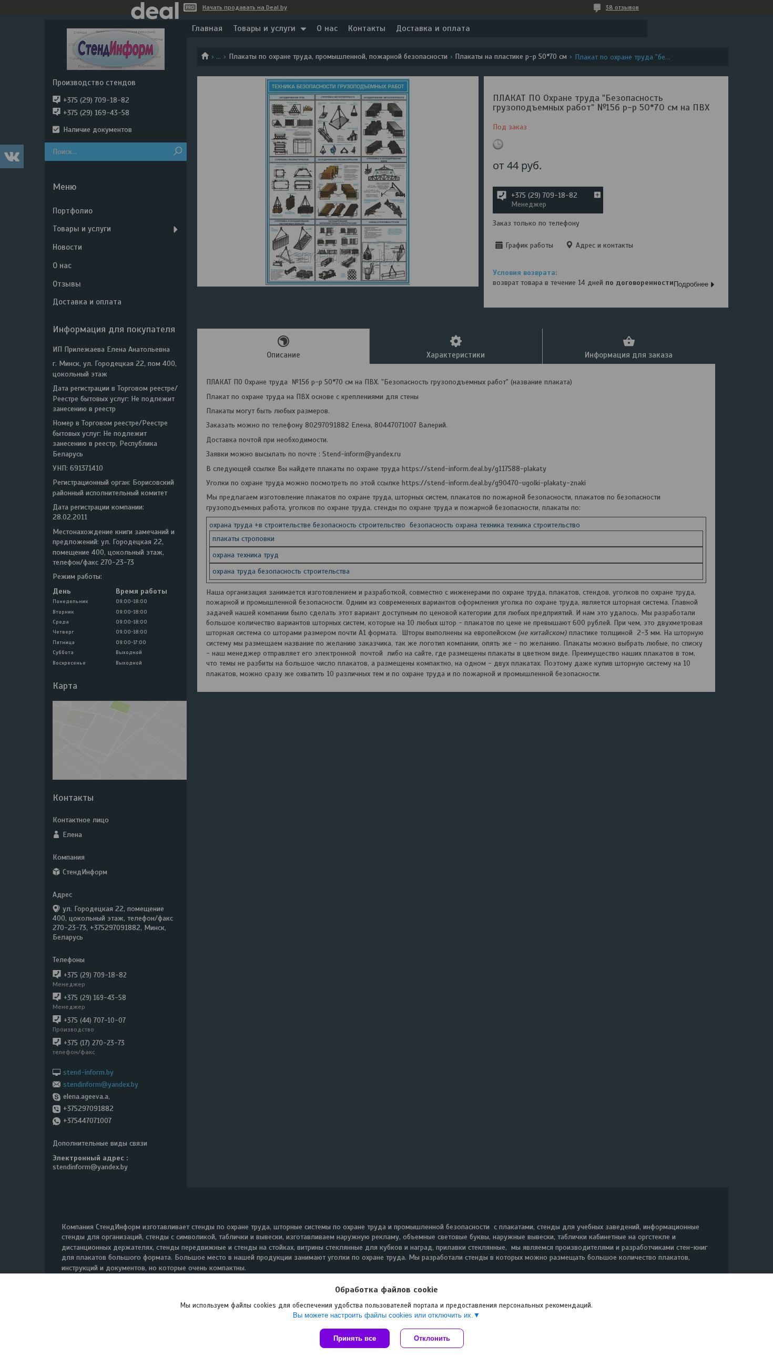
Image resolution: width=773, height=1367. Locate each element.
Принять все (354, 1338)
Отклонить (432, 1338)
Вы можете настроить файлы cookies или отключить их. (383, 1315)
